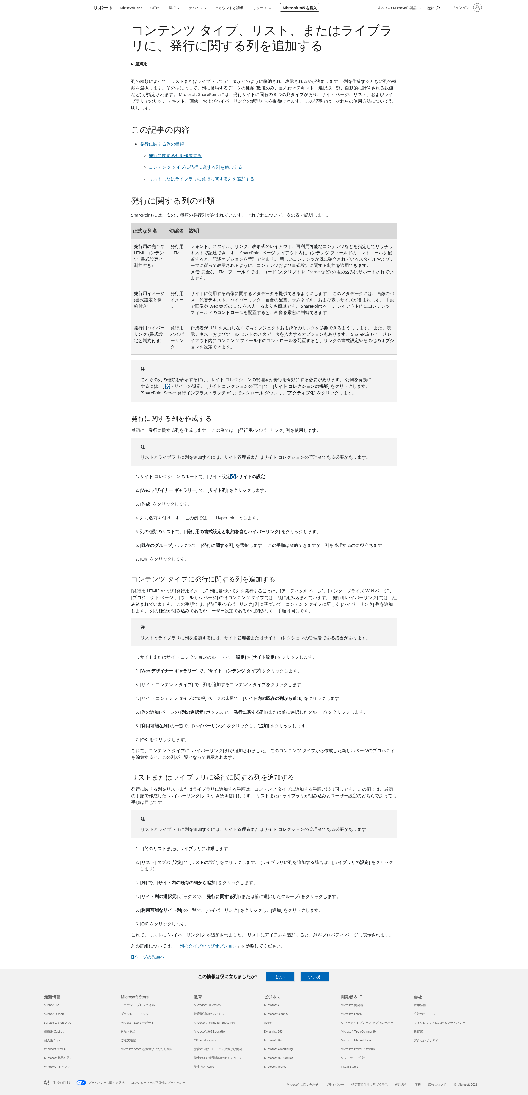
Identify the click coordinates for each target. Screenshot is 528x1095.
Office (155, 7)
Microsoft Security (276, 1014)
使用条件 (401, 1084)
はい (280, 976)
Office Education (205, 1040)
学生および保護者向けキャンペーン (218, 1058)
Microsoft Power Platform (358, 1049)
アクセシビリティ (426, 1040)
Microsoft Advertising (278, 1049)
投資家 (418, 1031)
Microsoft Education (207, 1005)
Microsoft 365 (131, 7)
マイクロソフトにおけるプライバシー (439, 1022)
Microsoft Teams (275, 1066)
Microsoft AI (272, 1005)
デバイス (196, 7)
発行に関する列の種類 (162, 144)
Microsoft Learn (351, 1014)
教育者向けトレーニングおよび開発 (218, 1049)
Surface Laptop (54, 1014)
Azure (268, 1022)
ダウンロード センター (136, 1014)
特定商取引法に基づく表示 (369, 1084)
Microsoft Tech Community (358, 1031)
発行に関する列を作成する (175, 155)
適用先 (141, 64)
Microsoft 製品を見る (58, 1058)
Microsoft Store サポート (137, 1022)
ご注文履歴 (128, 1040)
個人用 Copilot (54, 1040)
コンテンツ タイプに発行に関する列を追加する (195, 167)
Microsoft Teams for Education (214, 1022)
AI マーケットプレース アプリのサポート (369, 1022)
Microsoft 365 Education (210, 1031)
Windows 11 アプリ (57, 1066)
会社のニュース (424, 1014)
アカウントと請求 (229, 7)
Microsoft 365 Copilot (278, 1058)
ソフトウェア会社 (353, 1058)
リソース (260, 7)
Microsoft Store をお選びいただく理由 (146, 1049)
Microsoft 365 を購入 (300, 7)
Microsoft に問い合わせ (302, 1084)
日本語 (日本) (61, 1082)
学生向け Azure (204, 1066)
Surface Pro (51, 1005)
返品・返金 (128, 1031)
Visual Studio (349, 1066)
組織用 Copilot (54, 1031)
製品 (172, 7)
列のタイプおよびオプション (208, 946)
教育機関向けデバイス (209, 1014)
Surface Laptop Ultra (58, 1022)
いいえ (314, 976)
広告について (437, 1084)
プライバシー (335, 1084)
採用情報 (420, 1005)
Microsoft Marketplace (356, 1040)
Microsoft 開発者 (352, 1005)
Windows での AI (55, 1049)
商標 (418, 1084)
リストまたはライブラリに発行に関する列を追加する (201, 178)
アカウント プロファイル (138, 1005)
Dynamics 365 (273, 1031)
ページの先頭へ (148, 957)
